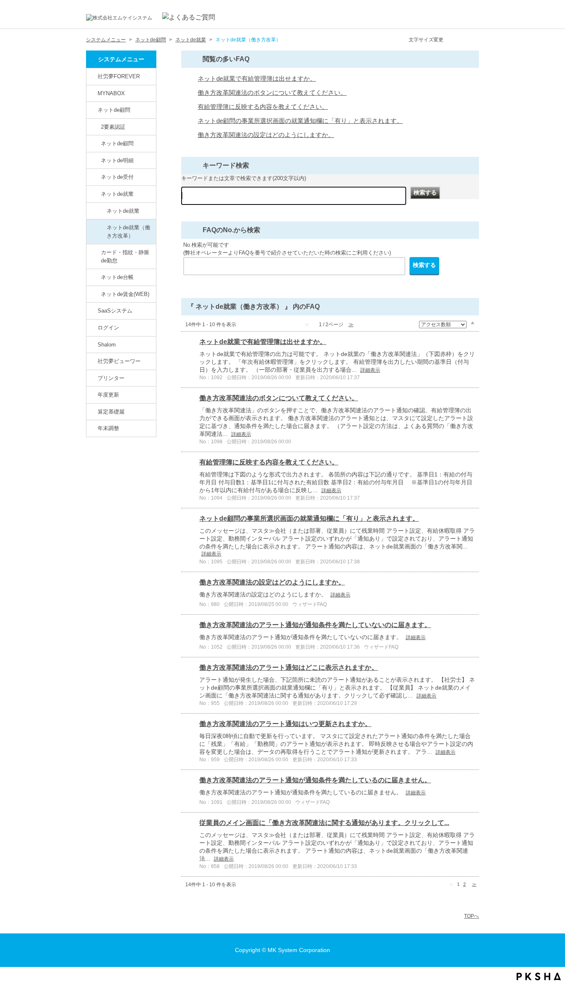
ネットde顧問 (150, 40)
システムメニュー (106, 40)
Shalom (107, 344)
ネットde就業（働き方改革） (128, 231)
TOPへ (471, 916)
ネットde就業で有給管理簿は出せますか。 (257, 78)
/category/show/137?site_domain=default (96, 294)
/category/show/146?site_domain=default (93, 76)
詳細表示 (370, 370)
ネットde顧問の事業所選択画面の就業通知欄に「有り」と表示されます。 (300, 121)
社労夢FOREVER (119, 76)
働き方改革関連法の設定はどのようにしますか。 (266, 135)
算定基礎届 (111, 412)
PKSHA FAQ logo (539, 976)
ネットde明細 (117, 160)
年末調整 (108, 428)
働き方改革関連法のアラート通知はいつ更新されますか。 (285, 723)
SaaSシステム (115, 311)
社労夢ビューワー (119, 361)
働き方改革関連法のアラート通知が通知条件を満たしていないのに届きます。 (315, 624)
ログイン (108, 328)
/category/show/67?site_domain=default (93, 344)
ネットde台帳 (117, 277)
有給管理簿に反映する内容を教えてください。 (263, 106)
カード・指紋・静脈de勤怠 (125, 256)
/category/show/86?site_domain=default (96, 194)
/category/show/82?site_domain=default (93, 110)
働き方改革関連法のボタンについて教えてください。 (272, 92)
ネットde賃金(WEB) (125, 294)
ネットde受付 (117, 177)
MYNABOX (111, 93)
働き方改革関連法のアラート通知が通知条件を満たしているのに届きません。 (315, 780)
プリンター (111, 378)
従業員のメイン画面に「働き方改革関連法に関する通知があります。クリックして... (324, 822)
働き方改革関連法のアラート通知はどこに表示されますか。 (288, 667)
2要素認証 (113, 127)
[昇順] (472, 322)
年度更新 (108, 395)
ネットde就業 (190, 40)
